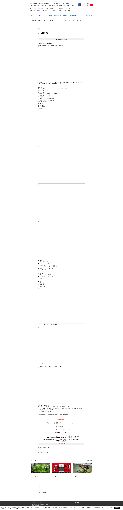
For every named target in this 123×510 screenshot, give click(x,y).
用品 (69, 20)
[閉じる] (121, 508)
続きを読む (79, 20)
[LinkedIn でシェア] (44, 452)
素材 (65, 20)
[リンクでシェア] (47, 452)
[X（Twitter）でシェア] (41, 452)
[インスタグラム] (87, 4)
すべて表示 (89, 460)
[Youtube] (91, 4)
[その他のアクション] (84, 29)
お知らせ (56, 476)
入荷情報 (51, 20)
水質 (73, 20)
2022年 (39, 447)
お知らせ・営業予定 (42, 20)
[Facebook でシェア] (38, 452)
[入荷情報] (40, 468)
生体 (56, 20)
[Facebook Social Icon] (79, 4)
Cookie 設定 (109, 507)
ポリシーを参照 (16, 508)
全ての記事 (33, 20)
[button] (90, 20)
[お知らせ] (61, 468)
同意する (117, 507)
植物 (60, 20)
